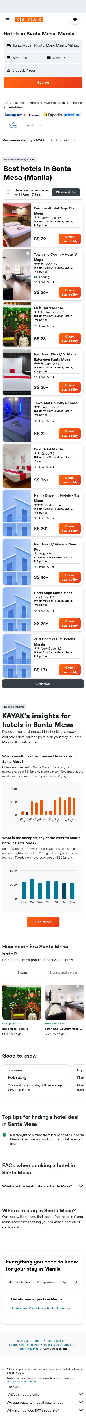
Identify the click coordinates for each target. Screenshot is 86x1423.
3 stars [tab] (22, 972)
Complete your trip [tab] (51, 1282)
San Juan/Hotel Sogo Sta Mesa (54, 210)
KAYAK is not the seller (24, 1394)
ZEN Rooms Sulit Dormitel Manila (55, 641)
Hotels (38, 1340)
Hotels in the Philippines (24, 1344)
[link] (43, 922)
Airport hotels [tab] (19, 1282)
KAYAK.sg (22, 1340)
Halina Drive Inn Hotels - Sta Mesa (57, 498)
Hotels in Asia (55, 1340)
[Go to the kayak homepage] (29, 19)
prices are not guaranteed (22, 1381)
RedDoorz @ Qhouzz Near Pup (55, 546)
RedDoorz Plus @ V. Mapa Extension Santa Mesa (55, 357)
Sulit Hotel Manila (48, 308)
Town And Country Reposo (56, 403)
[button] (7, 19)
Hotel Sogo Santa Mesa (53, 592)
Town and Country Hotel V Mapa (55, 257)
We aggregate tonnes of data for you (35, 1402)
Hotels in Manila (28, 1348)
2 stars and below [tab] (63, 972)
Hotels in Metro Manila (57, 1344)
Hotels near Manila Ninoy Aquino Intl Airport (41, 1308)
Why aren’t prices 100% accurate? (33, 1410)
